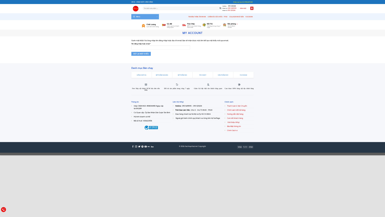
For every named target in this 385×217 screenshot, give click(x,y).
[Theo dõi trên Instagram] (136, 147)
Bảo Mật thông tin (234, 126)
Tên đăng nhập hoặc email (142, 44)
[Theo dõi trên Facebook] (133, 147)
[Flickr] (149, 147)
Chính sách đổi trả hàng (236, 110)
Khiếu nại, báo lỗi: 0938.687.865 (243, 2)
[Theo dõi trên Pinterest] (142, 147)
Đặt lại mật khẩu (141, 54)
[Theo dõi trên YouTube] (146, 147)
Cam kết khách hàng (235, 118)
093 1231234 (231, 6)
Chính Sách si (232, 130)
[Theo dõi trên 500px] (152, 147)
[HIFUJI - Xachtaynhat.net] (135, 8)
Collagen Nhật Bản (236, 16)
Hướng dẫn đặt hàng (235, 114)
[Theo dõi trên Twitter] (139, 147)
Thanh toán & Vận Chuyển (237, 106)
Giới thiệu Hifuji (233, 122)
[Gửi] (220, 8)
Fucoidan (249, 16)
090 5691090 (232, 8)
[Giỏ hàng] (251, 8)
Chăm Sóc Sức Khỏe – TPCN (217, 16)
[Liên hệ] (3, 209)
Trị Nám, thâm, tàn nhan (197, 16)
